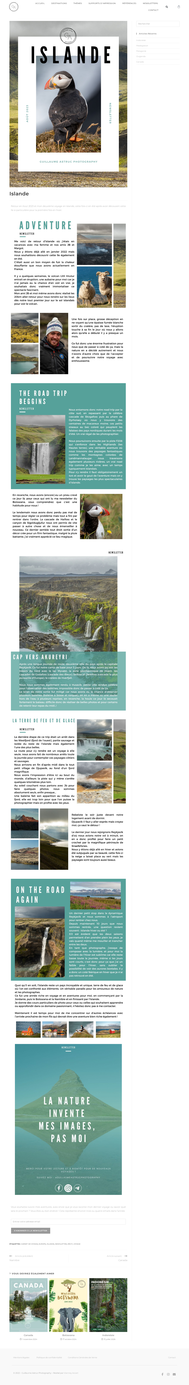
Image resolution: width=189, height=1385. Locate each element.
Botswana (68, 1335)
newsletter (61, 1244)
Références (129, 3)
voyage (77, 1244)
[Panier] (179, 7)
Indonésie (108, 1335)
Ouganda (141, 56)
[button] (167, 7)
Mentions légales (21, 1357)
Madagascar (142, 45)
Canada (28, 1335)
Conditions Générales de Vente (82, 1357)
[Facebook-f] (162, 1374)
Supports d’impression (102, 3)
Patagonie (141, 51)
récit (70, 1244)
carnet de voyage (29, 1244)
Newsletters (150, 3)
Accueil (40, 3)
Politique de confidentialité (49, 1357)
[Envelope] (174, 1374)
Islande (50, 1244)
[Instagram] (168, 1374)
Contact (153, 10)
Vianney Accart (71, 1373)
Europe (42, 1244)
